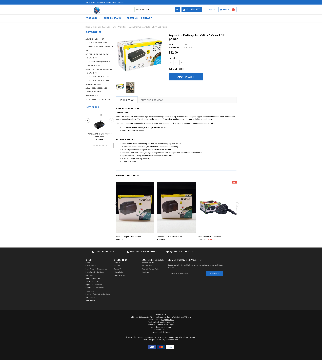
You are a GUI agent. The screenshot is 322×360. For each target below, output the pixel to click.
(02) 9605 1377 (193, 9)
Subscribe (214, 273)
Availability (174, 48)
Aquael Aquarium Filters (97, 77)
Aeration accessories (96, 39)
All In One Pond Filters (96, 43)
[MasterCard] (161, 347)
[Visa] (152, 347)
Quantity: (173, 58)
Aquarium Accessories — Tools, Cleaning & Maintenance (97, 92)
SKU (171, 45)
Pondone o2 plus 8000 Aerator (170, 237)
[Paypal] (170, 347)
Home (88, 27)
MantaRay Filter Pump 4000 (209, 237)
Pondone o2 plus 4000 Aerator (128, 237)
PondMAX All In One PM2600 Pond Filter (100, 135)
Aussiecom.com (171, 340)
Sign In (212, 10)
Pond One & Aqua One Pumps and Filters (109, 27)
